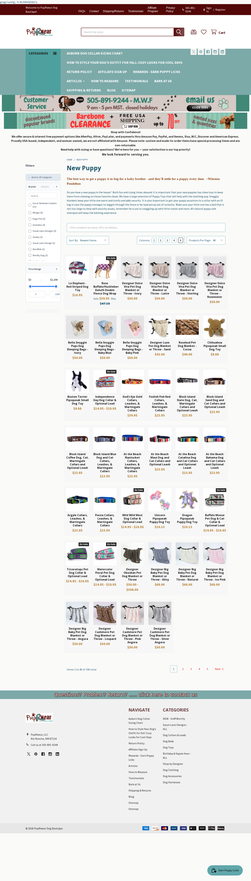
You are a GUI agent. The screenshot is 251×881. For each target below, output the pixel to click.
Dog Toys (168, 747)
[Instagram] (215, 52)
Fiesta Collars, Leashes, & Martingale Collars (105, 520)
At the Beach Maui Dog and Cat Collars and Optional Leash (159, 459)
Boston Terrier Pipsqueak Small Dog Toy (77, 400)
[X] (194, 52)
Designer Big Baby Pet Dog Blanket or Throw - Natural (187, 574)
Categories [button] (38, 53)
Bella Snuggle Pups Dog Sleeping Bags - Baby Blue (104, 348)
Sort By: (73, 240)
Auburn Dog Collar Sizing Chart (95, 53)
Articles (74, 81)
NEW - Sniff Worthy (174, 718)
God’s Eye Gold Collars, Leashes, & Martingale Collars (132, 403)
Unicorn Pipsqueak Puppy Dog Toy (160, 518)
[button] (125, 103)
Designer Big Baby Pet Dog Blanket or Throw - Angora (77, 634)
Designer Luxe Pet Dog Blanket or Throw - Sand (160, 346)
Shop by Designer (173, 763)
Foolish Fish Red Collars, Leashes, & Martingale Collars (159, 403)
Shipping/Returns (113, 11)
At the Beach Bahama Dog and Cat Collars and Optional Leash (214, 461)
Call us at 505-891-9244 (44, 745)
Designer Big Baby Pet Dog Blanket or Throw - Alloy (160, 574)
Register (220, 9)
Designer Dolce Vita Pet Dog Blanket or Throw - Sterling (187, 288)
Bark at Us (163, 81)
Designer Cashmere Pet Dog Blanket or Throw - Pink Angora (132, 635)
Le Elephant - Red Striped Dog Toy (77, 286)
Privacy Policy (170, 9)
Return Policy (79, 72)
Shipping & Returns (84, 90)
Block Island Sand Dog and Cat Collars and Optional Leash (214, 402)
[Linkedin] (222, 52)
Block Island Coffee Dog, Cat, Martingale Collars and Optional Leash (77, 461)
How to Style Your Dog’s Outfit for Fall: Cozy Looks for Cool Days (124, 62)
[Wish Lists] (204, 32)
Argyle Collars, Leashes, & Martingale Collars (77, 520)
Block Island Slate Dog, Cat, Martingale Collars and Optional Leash (187, 403)
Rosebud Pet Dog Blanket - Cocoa (187, 346)
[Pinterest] (201, 52)
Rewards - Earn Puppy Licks (156, 72)
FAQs (81, 11)
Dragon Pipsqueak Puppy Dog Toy (187, 518)
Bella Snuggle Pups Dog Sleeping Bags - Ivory (77, 348)
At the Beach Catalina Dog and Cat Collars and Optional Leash (187, 461)
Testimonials (135, 11)
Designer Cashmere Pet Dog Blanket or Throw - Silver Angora (160, 635)
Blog (111, 90)
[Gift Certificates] (194, 32)
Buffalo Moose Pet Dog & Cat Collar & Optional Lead (215, 520)
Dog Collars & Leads (174, 735)
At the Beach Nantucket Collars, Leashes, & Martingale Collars (132, 462)
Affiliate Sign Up (112, 72)
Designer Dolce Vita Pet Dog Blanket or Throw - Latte (160, 288)
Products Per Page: (200, 240)
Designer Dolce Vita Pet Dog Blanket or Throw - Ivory (132, 288)
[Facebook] (208, 52)
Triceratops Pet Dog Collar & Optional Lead (77, 572)
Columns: (144, 240)
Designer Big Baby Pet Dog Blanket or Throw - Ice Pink (215, 574)
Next (218, 669)
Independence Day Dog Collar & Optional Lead (104, 400)
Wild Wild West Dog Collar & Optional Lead (132, 518)
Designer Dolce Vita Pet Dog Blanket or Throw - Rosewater (215, 290)
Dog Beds (168, 741)
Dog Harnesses (171, 782)
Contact (94, 11)
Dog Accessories (172, 776)
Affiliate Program (153, 9)
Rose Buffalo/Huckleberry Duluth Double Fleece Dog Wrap (107, 288)
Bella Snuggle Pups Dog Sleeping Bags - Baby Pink (132, 348)
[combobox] (132, 32)
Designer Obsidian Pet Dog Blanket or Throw (132, 574)
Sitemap (129, 90)
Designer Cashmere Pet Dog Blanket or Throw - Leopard (105, 634)
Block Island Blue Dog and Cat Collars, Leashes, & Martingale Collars (104, 462)
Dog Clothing (171, 770)
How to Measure (105, 81)
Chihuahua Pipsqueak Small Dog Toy (215, 346)
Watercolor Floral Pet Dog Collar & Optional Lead (105, 574)
